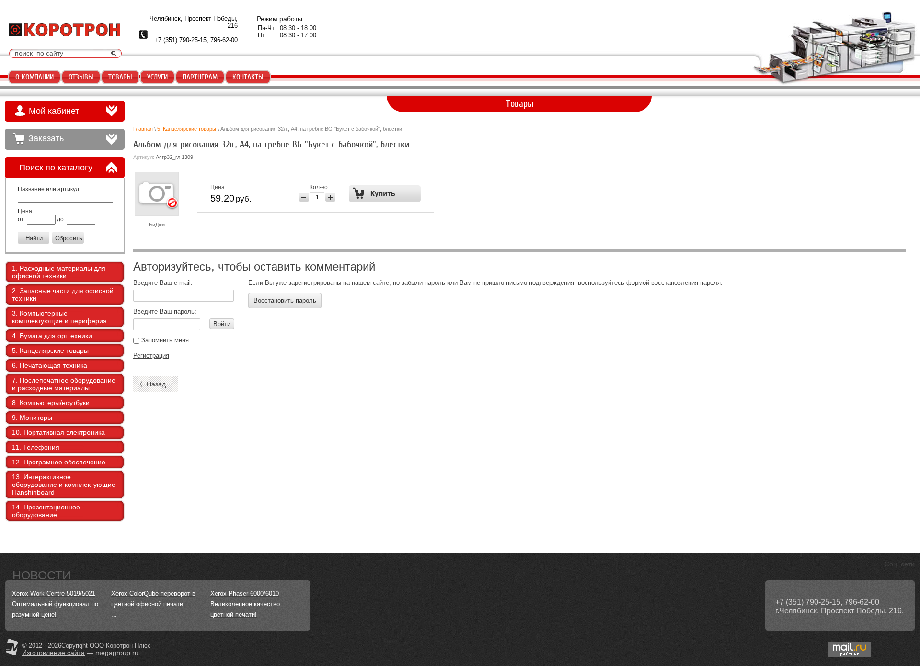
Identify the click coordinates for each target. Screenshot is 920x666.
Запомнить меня (164, 340)
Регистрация (151, 355)
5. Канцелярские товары (186, 129)
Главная (143, 129)
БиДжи (157, 224)
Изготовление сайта (53, 652)
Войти (221, 323)
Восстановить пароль (284, 300)
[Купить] (385, 193)
